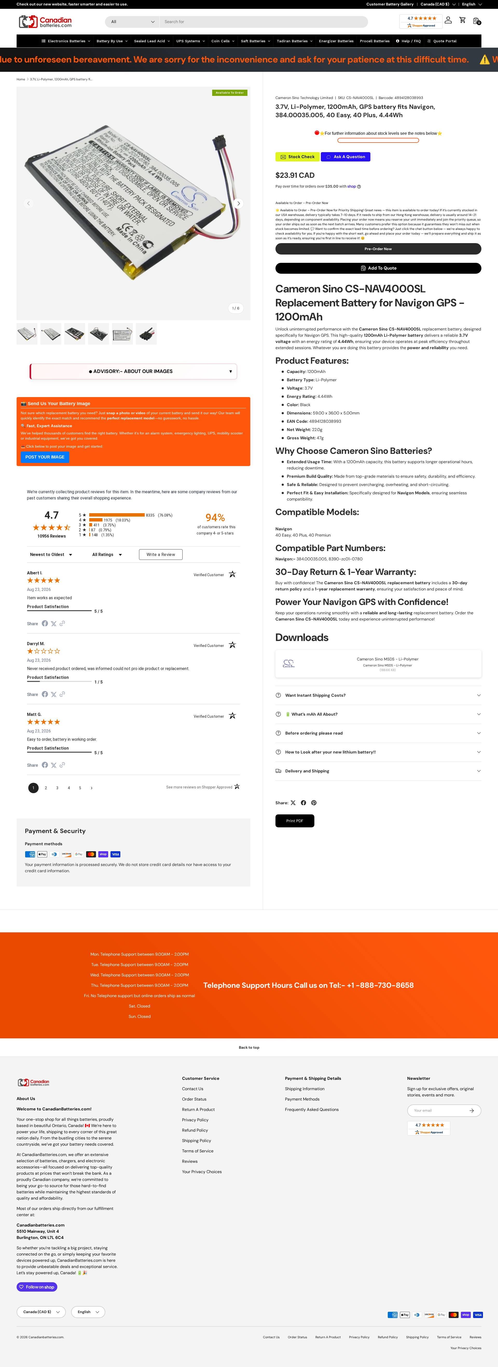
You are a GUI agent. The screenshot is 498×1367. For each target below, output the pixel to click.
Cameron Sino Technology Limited (304, 97)
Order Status (194, 1099)
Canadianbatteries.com (46, 1337)
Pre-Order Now (378, 248)
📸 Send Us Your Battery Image (55, 403)
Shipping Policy (196, 1140)
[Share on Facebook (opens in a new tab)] (45, 624)
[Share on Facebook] (303, 803)
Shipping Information (304, 1088)
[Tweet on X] (293, 803)
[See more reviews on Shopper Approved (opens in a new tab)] (62, 623)
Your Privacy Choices (202, 1171)
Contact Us (192, 1088)
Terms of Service (197, 1151)
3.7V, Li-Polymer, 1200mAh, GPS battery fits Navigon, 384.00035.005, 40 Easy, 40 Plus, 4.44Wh (61, 79)
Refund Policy (195, 1130)
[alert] (133, 371)
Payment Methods (302, 1099)
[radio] (133, 515)
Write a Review (161, 554)
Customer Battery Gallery (390, 4)
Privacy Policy (195, 1120)
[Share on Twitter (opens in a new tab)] (54, 623)
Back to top (249, 1047)
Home (21, 79)
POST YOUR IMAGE (45, 457)
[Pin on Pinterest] (314, 803)
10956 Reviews (56, 536)
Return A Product (198, 1109)
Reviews (190, 1161)
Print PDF (294, 820)
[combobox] (236, 21)
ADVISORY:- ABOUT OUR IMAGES (132, 371)
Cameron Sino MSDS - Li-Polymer (388, 658)
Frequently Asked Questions (312, 1109)
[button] (462, 20)
